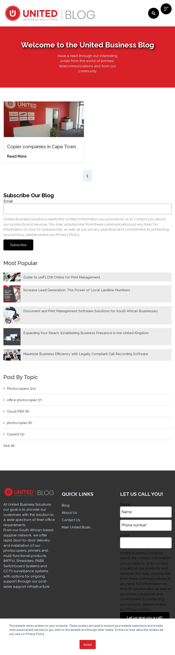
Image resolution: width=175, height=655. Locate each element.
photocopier (19, 423)
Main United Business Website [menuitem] (78, 527)
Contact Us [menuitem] (71, 520)
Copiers (15, 434)
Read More (16, 156)
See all (9, 446)
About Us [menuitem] (69, 513)
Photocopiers (21, 389)
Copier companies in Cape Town (41, 146)
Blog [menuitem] (65, 505)
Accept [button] (87, 644)
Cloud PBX (18, 411)
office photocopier (24, 400)
